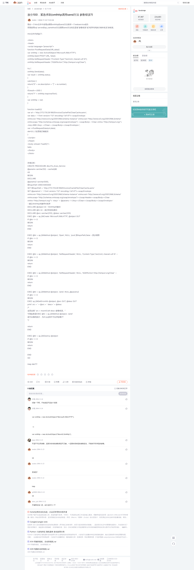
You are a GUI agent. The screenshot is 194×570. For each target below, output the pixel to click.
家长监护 (40, 565)
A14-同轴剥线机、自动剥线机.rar (43, 541)
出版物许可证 (107, 565)
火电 (33, 399)
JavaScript (38, 9)
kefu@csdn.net (90, 560)
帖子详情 (48, 9)
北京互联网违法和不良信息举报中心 (109, 563)
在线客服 (102, 559)
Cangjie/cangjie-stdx (39, 522)
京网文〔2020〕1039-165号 (76, 563)
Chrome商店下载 (72, 565)
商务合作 (49, 559)
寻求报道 (56, 559)
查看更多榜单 (149, 89)
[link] (29, 9)
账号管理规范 (82, 565)
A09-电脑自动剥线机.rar (40, 549)
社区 (29, 9)
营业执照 (114, 565)
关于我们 (35, 559)
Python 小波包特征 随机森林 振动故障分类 (47, 532)
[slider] (46, 374)
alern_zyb (35, 501)
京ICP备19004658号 (60, 563)
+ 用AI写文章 (149, 114)
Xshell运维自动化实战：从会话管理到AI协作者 (48, 512)
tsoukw (34, 449)
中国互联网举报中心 (61, 565)
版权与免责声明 (92, 565)
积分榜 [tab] (135, 55)
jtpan (33, 440)
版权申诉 (100, 565)
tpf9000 (34, 492)
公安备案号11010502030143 (44, 563)
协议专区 (64, 559)
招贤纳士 (42, 559)
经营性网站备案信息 (92, 563)
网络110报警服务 (49, 565)
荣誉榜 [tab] (144, 55)
